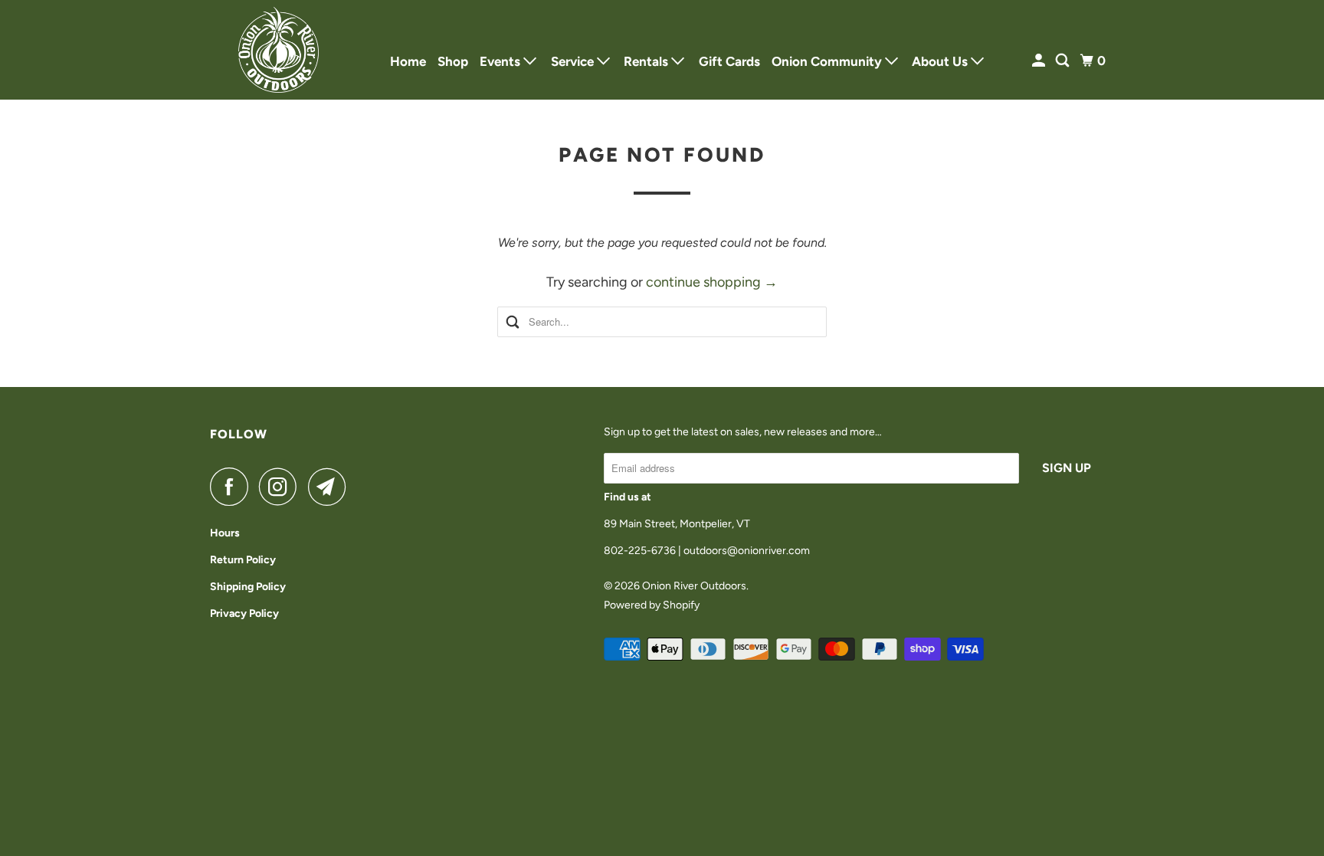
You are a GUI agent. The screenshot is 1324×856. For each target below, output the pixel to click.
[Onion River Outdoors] (279, 50)
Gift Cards (729, 61)
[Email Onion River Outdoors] (331, 486)
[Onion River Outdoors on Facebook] (233, 486)
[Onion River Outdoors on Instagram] (282, 486)
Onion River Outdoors (694, 585)
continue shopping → (712, 282)
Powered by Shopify (652, 605)
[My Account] (1039, 61)
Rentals (647, 61)
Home (408, 61)
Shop (453, 61)
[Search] (1063, 61)
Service (574, 61)
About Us (941, 61)
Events (501, 61)
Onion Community (828, 61)
